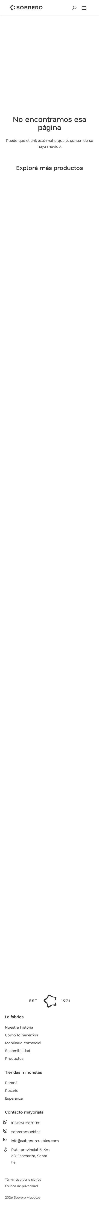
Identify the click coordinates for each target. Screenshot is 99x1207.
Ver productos (28, 295)
